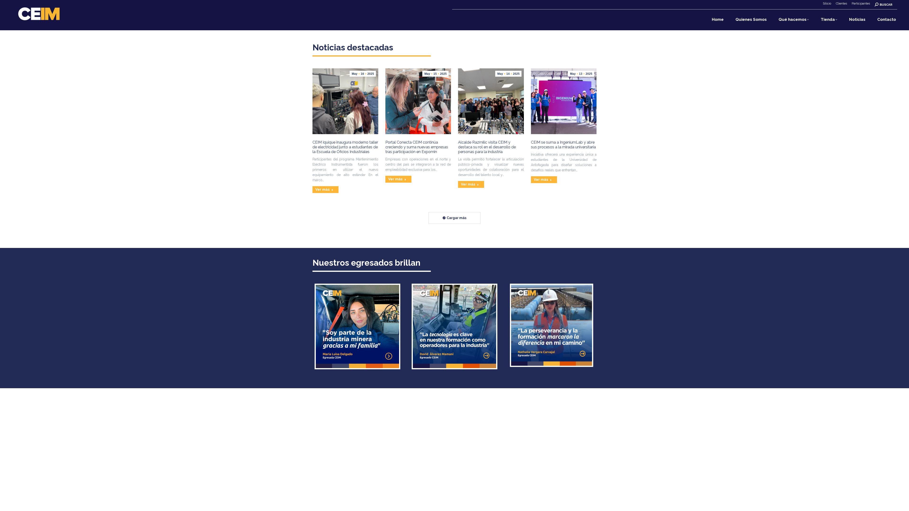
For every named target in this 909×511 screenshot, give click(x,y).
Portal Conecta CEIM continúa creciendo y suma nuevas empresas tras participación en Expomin (416, 147)
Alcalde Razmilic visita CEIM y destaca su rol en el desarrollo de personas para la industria (487, 147)
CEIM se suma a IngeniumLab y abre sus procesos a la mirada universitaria (563, 144)
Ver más (322, 189)
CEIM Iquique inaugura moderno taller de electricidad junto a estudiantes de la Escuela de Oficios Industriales (345, 147)
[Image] (357, 326)
